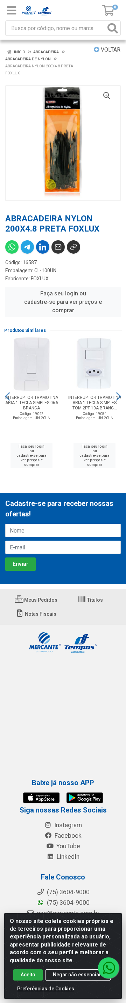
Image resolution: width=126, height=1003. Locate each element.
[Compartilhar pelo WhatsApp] (12, 247)
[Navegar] (7, 396)
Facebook (67, 835)
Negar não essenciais (78, 974)
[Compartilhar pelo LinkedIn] (42, 247)
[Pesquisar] (112, 28)
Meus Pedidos (40, 600)
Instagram (67, 825)
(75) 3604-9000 (68, 902)
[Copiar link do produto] (73, 247)
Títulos (94, 600)
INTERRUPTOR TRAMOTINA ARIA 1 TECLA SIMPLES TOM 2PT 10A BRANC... (94, 402)
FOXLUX (40, 278)
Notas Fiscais (40, 614)
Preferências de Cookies (45, 988)
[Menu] (11, 10)
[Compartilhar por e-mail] (58, 247)
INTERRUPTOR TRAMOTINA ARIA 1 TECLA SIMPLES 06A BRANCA (31, 402)
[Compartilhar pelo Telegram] (27, 247)
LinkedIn (67, 856)
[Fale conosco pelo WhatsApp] (108, 967)
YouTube (67, 846)
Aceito (28, 974)
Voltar (109, 49)
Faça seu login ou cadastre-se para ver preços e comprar (63, 302)
